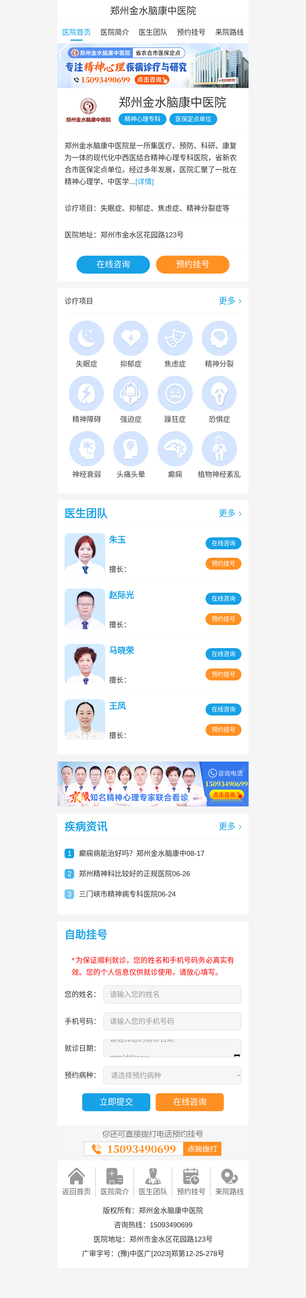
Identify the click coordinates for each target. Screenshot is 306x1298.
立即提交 (116, 1102)
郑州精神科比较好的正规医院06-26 (134, 874)
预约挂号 (191, 32)
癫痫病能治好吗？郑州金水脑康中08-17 (141, 853)
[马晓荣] (86, 664)
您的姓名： (82, 994)
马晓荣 (121, 650)
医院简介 (114, 32)
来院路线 (229, 32)
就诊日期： (82, 1048)
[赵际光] (86, 609)
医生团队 (153, 32)
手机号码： (82, 1021)
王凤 (117, 706)
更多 (227, 301)
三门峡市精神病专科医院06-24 (127, 894)
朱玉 (117, 540)
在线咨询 (113, 264)
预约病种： (82, 1075)
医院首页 (76, 32)
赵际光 (121, 595)
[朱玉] (86, 553)
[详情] (144, 182)
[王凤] (86, 719)
